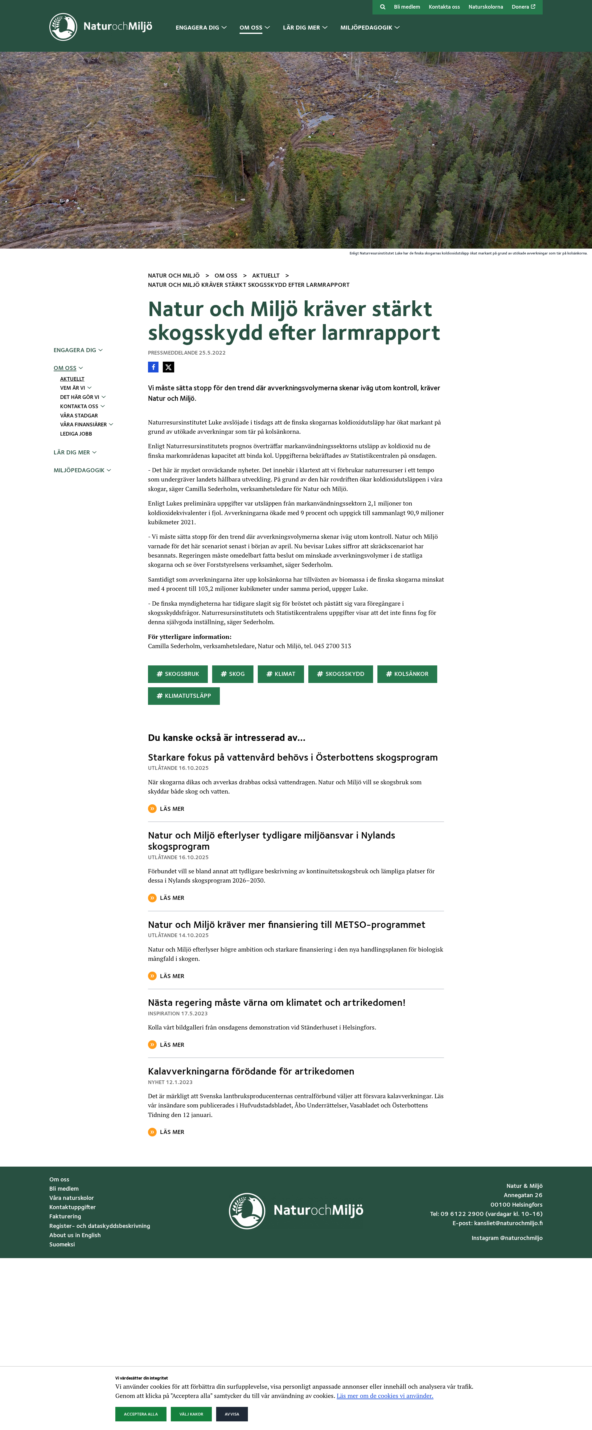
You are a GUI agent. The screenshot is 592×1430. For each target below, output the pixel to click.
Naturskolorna (486, 7)
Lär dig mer (72, 453)
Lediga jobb (76, 434)
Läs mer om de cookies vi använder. (385, 1395)
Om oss (65, 368)
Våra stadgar (79, 416)
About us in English (75, 1236)
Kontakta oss (444, 7)
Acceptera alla (141, 1414)
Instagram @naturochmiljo (507, 1238)
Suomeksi (62, 1245)
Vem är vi (72, 388)
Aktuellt (72, 379)
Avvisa (232, 1414)
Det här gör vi (79, 397)
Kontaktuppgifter (72, 1208)
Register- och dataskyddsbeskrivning (99, 1226)
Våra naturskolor (71, 1198)
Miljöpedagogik (79, 471)
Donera (521, 7)
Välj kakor (191, 1414)
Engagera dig (75, 350)
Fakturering (65, 1217)
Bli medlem (407, 7)
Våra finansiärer (83, 425)
